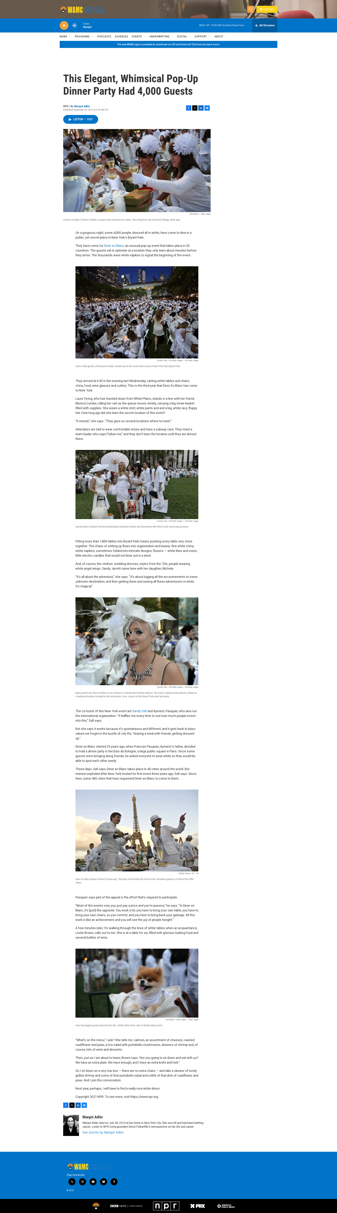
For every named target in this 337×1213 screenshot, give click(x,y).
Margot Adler (82, 106)
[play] (64, 26)
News (63, 36)
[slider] (80, 25)
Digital (182, 36)
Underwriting (160, 36)
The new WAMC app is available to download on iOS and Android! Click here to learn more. (168, 44)
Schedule (121, 36)
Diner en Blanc (114, 246)
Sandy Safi (139, 711)
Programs (82, 36)
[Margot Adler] (71, 1125)
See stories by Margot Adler (103, 1132)
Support (201, 36)
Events (137, 36)
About (218, 36)
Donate (268, 9)
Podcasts (104, 36)
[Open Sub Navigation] (69, 36)
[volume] (75, 25)
